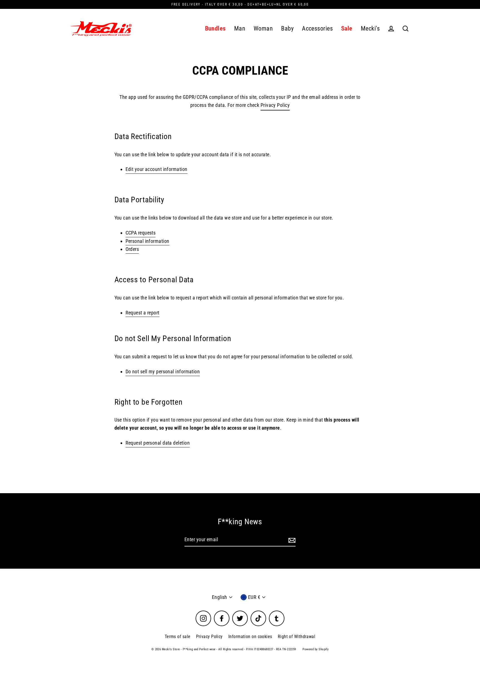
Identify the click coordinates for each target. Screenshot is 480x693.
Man (239, 28)
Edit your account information (157, 169)
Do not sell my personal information (163, 371)
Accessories (317, 28)
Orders (132, 249)
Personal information (147, 241)
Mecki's (370, 28)
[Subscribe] (291, 539)
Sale (346, 28)
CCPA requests (141, 233)
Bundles (215, 28)
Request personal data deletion (158, 443)
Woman (263, 28)
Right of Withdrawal (297, 636)
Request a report (142, 313)
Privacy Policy (275, 105)
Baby (287, 28)
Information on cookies (250, 636)
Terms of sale (178, 636)
